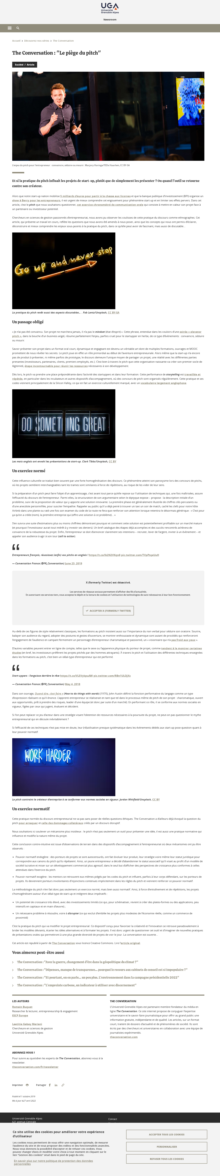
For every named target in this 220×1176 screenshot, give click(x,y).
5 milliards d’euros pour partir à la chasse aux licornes (95, 196)
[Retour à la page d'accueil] (110, 8)
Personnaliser (167, 1146)
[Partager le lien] (63, 1085)
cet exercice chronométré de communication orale (110, 205)
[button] (18, 28)
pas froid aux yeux (183, 640)
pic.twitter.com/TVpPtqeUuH (140, 555)
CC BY (112, 461)
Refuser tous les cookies (167, 1159)
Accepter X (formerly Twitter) (110, 610)
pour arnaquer (28, 823)
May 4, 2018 (72, 684)
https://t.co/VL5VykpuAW (76, 676)
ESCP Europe (20, 1015)
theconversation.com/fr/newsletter (35, 1067)
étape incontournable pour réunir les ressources (56, 366)
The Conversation (63, 943)
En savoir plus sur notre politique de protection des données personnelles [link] (53, 1162)
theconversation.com (124, 1037)
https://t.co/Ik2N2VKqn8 (104, 555)
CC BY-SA (113, 312)
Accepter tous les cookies (166, 1134)
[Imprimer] (27, 1085)
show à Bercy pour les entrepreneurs (36, 200)
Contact (112, 1119)
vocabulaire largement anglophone (163, 383)
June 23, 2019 (73, 563)
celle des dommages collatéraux (62, 823)
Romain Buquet (22, 1007)
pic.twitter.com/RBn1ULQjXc (112, 676)
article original (130, 943)
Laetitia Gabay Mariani (27, 1024)
